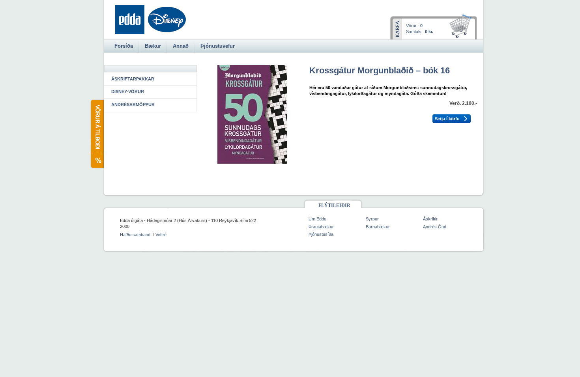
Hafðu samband (135, 234)
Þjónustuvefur (217, 46)
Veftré (161, 234)
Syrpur (372, 218)
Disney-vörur (127, 91)
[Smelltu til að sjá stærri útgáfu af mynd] (252, 162)
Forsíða (123, 46)
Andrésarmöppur (133, 104)
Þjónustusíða (321, 234)
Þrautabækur (321, 226)
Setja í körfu (447, 118)
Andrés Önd (434, 226)
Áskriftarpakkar (132, 79)
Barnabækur (378, 226)
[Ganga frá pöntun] (462, 26)
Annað (181, 46)
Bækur (153, 46)
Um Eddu (317, 218)
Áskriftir (430, 218)
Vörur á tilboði (97, 134)
